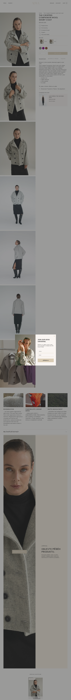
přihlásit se (46, 360)
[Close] (54, 336)
